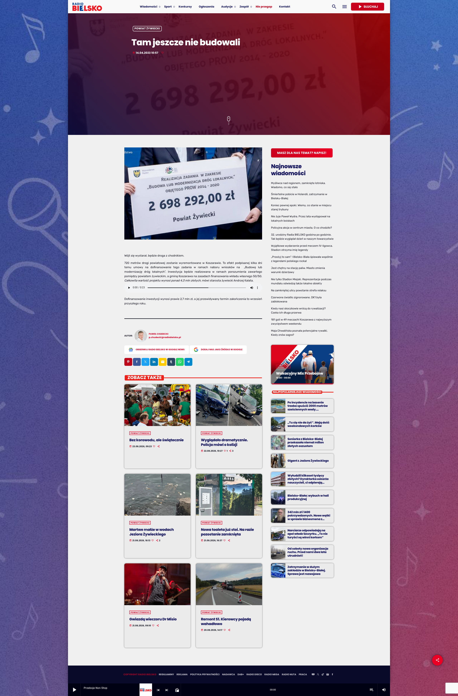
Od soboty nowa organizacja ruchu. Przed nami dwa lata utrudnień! (308, 552)
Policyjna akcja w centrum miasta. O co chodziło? (301, 227)
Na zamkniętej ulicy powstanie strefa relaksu (298, 290)
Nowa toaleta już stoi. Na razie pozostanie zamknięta (227, 532)
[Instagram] (327, 674)
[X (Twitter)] (317, 674)
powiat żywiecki (147, 29)
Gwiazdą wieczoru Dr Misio (153, 619)
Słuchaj (367, 6)
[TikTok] (322, 674)
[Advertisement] (229, 86)
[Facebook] (332, 674)
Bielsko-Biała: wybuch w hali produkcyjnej (308, 497)
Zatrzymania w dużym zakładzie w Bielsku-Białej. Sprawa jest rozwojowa (307, 570)
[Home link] (87, 7)
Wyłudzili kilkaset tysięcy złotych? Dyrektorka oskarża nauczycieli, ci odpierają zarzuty (308, 480)
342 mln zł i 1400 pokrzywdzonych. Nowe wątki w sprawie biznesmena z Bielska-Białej (309, 517)
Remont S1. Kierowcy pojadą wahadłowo (226, 621)
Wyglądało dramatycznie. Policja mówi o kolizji (224, 442)
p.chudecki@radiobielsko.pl (165, 337)
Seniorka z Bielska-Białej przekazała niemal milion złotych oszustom (306, 442)
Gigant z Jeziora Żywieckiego (308, 461)
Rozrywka (283, 366)
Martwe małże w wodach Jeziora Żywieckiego (151, 532)
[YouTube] (313, 674)
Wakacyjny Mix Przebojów (299, 373)
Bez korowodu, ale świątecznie (156, 440)
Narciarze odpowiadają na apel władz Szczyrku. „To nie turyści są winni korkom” (308, 533)
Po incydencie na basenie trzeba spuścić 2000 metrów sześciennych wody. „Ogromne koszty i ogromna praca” (308, 409)
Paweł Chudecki (159, 334)
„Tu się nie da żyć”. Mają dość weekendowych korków (308, 424)
